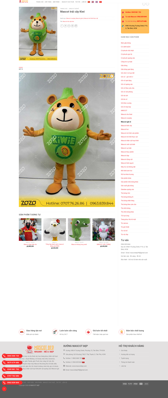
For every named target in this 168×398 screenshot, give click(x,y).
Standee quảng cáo (127, 189)
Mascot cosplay (126, 118)
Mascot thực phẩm (127, 152)
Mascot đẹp (125, 155)
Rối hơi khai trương (127, 174)
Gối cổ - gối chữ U (127, 77)
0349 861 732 (13, 369)
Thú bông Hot (125, 193)
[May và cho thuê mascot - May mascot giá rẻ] (26, 1)
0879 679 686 (13, 363)
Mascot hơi (125, 129)
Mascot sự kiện (126, 148)
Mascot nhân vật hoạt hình (130, 141)
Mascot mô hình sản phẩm (130, 133)
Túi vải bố (124, 231)
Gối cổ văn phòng (127, 92)
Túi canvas (124, 223)
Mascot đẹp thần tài (30, 244)
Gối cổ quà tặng (126, 80)
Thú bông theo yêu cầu (128, 204)
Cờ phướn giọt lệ (126, 54)
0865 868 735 (13, 356)
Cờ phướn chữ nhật (127, 50)
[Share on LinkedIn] (76, 25)
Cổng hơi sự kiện (126, 62)
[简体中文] (89, 2)
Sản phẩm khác (126, 178)
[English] (93, 2)
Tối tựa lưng (125, 216)
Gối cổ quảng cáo (127, 84)
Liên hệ (84, 2)
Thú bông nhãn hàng (127, 201)
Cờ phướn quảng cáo (128, 58)
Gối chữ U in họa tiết (127, 73)
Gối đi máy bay (126, 107)
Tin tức (77, 2)
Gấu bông (124, 65)
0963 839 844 (13, 383)
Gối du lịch (124, 95)
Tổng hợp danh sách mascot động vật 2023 (55, 245)
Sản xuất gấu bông (127, 186)
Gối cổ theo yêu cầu (127, 88)
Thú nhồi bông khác (127, 212)
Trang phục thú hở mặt (128, 219)
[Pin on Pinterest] (72, 25)
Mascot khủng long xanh (79, 244)
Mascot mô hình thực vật (129, 137)
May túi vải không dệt (128, 167)
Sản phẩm (56, 2)
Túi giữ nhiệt (125, 227)
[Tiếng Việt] (100, 2)
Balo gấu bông (126, 43)
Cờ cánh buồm (125, 47)
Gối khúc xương (126, 103)
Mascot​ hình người (127, 163)
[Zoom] (21, 58)
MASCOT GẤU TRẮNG (104, 244)
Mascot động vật (127, 159)
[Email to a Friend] (68, 25)
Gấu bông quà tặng (127, 69)
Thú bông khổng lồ (127, 197)
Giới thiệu (48, 2)
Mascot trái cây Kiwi (68, 21)
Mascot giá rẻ (126, 122)
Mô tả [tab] (21, 69)
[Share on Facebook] (61, 25)
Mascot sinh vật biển (128, 144)
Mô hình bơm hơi (126, 171)
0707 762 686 (13, 376)
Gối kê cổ (124, 99)
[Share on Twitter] (65, 25)
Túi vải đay (124, 234)
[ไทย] (96, 2)
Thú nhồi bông (125, 208)
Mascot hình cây (126, 126)
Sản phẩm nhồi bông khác (129, 182)
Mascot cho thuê (68, 2)
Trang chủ (39, 2)
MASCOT (124, 110)
